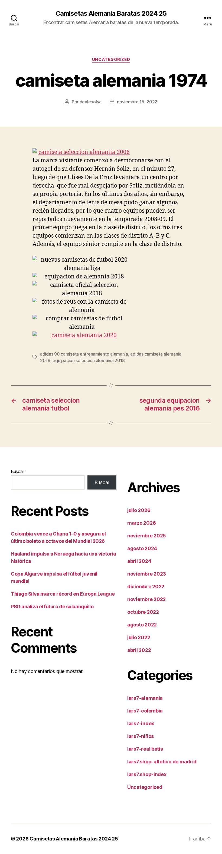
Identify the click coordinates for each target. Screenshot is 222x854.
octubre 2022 (143, 612)
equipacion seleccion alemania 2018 (89, 360)
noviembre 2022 (146, 599)
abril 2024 (139, 561)
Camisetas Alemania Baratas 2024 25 (111, 13)
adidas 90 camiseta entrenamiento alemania (84, 354)
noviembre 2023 (146, 574)
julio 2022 (138, 637)
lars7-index (140, 723)
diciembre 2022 (145, 586)
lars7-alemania (145, 698)
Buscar (17, 471)
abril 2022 (139, 650)
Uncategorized (111, 59)
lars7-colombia (145, 711)
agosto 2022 (142, 625)
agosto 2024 (142, 548)
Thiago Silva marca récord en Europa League (63, 594)
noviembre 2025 (146, 535)
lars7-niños (140, 736)
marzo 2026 (141, 523)
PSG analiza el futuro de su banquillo (52, 606)
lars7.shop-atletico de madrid (162, 761)
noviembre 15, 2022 (137, 101)
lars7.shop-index (146, 774)
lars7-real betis (145, 749)
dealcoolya (91, 101)
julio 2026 (138, 510)
